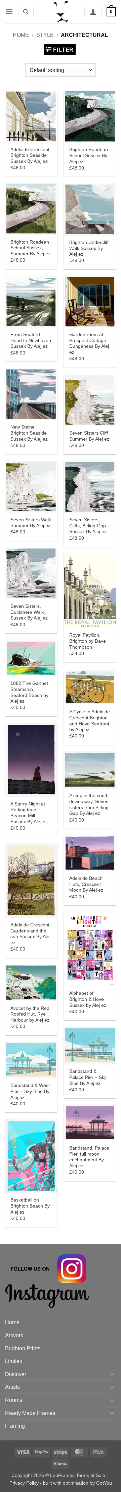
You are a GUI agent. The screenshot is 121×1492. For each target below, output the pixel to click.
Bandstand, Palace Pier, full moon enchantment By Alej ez (89, 1157)
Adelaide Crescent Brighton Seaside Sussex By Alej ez (29, 155)
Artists (12, 1387)
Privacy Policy (24, 1483)
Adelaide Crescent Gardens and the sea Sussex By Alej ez (30, 933)
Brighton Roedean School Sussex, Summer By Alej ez (30, 248)
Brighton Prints (22, 1348)
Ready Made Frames (30, 1413)
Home (21, 35)
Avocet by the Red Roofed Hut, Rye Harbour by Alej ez (29, 1014)
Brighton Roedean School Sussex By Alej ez (88, 155)
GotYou (104, 1483)
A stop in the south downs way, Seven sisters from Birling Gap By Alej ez (89, 804)
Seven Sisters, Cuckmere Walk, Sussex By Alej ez (29, 612)
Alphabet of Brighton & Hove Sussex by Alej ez (87, 999)
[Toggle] (112, 1374)
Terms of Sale (90, 1475)
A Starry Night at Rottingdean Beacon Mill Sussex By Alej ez (29, 812)
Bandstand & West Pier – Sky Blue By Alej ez (30, 1091)
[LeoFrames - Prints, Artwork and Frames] (60, 11)
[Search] (25, 11)
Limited (14, 1361)
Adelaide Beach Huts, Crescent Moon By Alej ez (86, 884)
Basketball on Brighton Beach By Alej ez (30, 1205)
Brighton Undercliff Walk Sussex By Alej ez (89, 248)
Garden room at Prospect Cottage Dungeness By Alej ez (89, 343)
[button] (9, 11)
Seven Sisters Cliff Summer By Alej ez (89, 436)
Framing (15, 1426)
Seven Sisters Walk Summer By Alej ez (30, 522)
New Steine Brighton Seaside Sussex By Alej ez (29, 433)
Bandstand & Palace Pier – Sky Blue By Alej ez (88, 1077)
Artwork (14, 1335)
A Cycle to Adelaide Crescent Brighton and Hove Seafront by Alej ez (89, 720)
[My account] (93, 11)
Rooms (13, 1400)
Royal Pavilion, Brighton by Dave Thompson (87, 641)
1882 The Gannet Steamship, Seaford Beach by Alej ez (29, 692)
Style (45, 35)
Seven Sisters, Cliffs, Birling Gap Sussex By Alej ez (88, 525)
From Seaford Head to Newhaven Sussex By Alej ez (30, 340)
